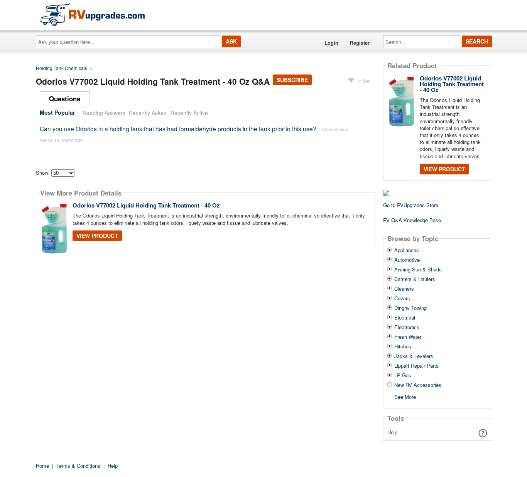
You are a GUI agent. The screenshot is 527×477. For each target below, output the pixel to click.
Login (331, 42)
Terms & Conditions (78, 465)
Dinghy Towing (410, 308)
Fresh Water (407, 337)
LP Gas (402, 375)
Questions (64, 98)
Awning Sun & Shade (418, 269)
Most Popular (57, 113)
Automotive (407, 260)
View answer (335, 129)
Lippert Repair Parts (416, 365)
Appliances (406, 250)
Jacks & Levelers (413, 356)
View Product (97, 235)
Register (360, 42)
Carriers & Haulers (414, 279)
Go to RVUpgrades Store (410, 205)
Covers (402, 298)
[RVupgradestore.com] (92, 14)
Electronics (406, 327)
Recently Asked (148, 113)
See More (405, 396)
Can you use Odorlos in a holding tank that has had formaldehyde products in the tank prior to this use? (178, 128)
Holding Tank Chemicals (61, 68)
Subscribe (292, 80)
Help (392, 432)
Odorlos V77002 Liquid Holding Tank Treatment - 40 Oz (146, 205)
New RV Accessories (417, 385)
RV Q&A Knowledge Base (412, 220)
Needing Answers (104, 113)
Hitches (402, 346)
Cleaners (404, 288)
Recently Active (189, 113)
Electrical (404, 317)
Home (42, 465)
